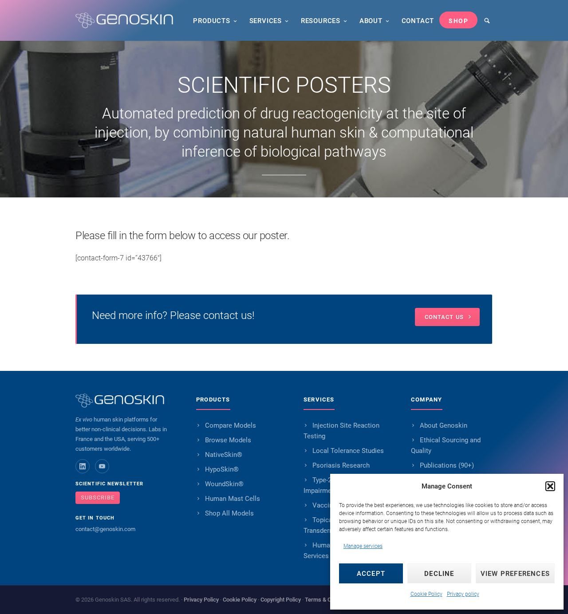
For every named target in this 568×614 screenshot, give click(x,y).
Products (211, 21)
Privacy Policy (201, 599)
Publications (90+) (447, 465)
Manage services (363, 546)
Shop (458, 20)
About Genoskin (443, 425)
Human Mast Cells (232, 499)
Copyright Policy (280, 599)
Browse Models (228, 440)
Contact (418, 21)
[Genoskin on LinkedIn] (82, 466)
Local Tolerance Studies (348, 451)
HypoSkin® (222, 469)
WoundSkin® (224, 484)
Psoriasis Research (341, 465)
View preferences (515, 574)
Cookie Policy (426, 594)
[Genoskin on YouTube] (102, 466)
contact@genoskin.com (105, 529)
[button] (550, 486)
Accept (371, 574)
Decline (439, 574)
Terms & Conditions (329, 599)
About (371, 21)
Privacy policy (463, 594)
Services (265, 21)
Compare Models (230, 425)
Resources (320, 21)
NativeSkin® (223, 455)
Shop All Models (229, 513)
